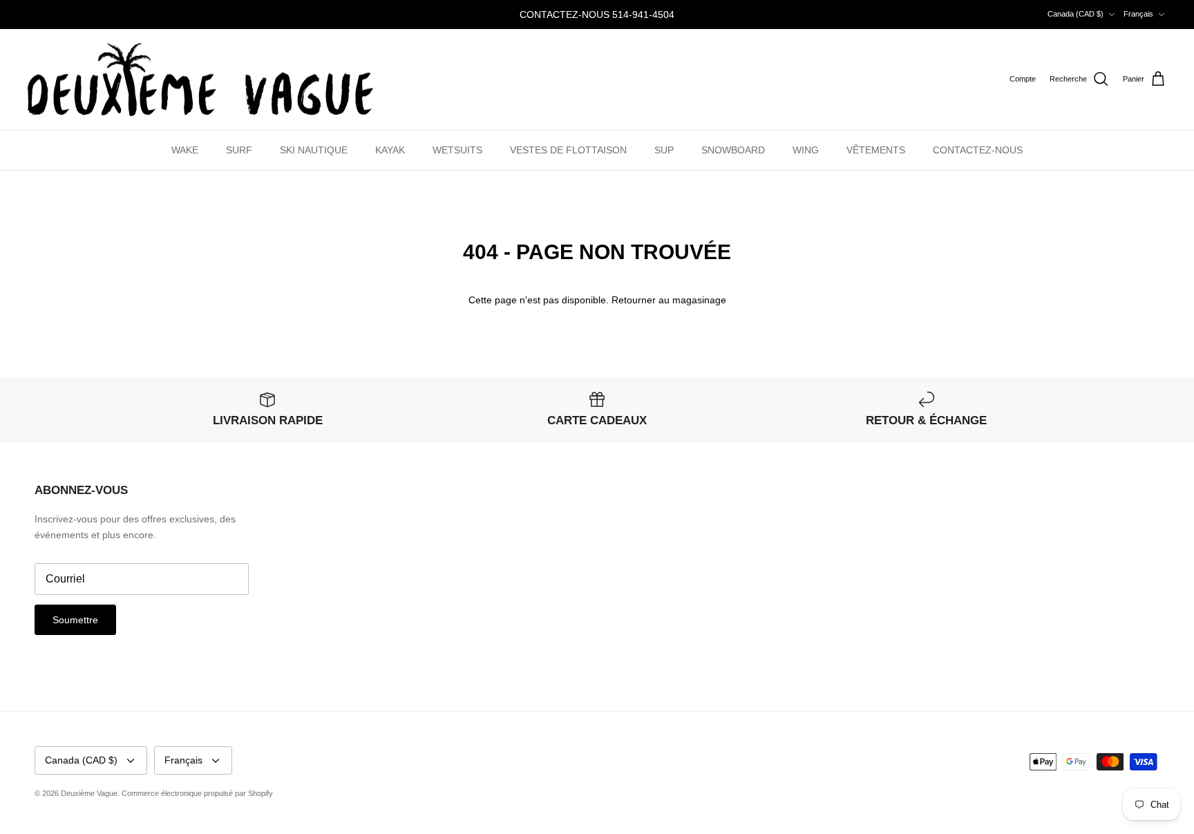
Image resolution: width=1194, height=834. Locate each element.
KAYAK (390, 149)
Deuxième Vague (89, 793)
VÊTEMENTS (875, 149)
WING (806, 149)
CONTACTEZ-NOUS (978, 149)
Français (1138, 14)
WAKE (184, 149)
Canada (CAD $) (1075, 14)
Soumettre (75, 619)
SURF (239, 149)
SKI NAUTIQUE (314, 149)
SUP (664, 149)
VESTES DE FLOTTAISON (568, 149)
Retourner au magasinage (669, 299)
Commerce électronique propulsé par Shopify (197, 793)
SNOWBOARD (733, 149)
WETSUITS (457, 149)
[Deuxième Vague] (200, 80)
